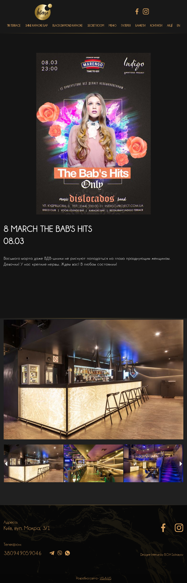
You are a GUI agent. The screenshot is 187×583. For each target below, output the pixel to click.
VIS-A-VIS (105, 578)
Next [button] (180, 464)
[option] (93, 379)
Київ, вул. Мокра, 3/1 (27, 528)
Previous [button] (6, 464)
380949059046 (23, 553)
